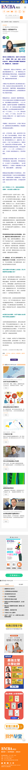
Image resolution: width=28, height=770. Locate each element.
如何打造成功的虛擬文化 (10, 381)
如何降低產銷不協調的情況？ (11, 513)
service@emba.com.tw (8, 756)
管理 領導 (19, 15)
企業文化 (13, 353)
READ (6, 388)
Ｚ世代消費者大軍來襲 (8, 405)
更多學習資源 (11, 751)
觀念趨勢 (21, 584)
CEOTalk (8, 353)
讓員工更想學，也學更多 (9, 432)
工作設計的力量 (7, 434)
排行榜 (7, 584)
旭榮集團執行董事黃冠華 (9, 459)
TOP (24, 740)
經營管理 (6, 21)
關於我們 (3, 751)
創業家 (6, 355)
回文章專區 (14, 359)
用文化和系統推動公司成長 (11, 461)
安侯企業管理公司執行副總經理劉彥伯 (12, 511)
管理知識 (10, 15)
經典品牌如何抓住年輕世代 (11, 407)
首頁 (2, 21)
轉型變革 (18, 353)
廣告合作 (18, 751)
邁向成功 (5, 486)
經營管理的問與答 (8, 488)
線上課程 (15, 15)
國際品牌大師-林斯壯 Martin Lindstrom (12, 379)
